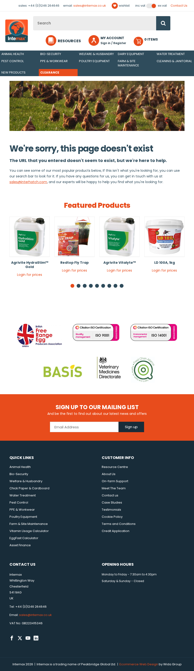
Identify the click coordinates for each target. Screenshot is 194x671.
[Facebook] (11, 638)
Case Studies (112, 502)
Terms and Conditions (119, 524)
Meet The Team (114, 488)
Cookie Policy (112, 516)
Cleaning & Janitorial (174, 61)
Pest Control (12, 61)
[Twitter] (20, 638)
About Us (108, 474)
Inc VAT (140, 6)
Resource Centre (115, 467)
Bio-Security (50, 54)
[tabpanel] (29, 248)
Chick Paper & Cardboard (29, 488)
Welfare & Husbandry (96, 54)
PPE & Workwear (54, 61)
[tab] (78, 286)
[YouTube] (28, 638)
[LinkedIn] (36, 638)
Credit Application (115, 531)
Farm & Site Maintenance (128, 63)
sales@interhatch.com (28, 182)
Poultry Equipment (94, 61)
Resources (69, 41)
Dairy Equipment (131, 54)
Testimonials (111, 509)
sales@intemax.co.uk (89, 5)
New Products (13, 72)
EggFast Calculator (23, 538)
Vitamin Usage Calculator (29, 531)
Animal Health (12, 54)
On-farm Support (115, 481)
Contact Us (179, 5)
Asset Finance (20, 545)
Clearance (49, 72)
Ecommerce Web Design (138, 664)
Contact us (110, 495)
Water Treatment (171, 54)
